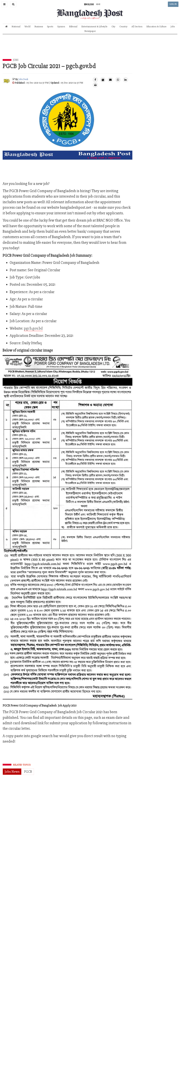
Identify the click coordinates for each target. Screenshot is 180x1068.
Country (123, 26)
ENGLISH (89, 4)
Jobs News (12, 771)
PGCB (28, 771)
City (113, 26)
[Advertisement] (90, 49)
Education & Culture (156, 26)
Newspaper (90, 31)
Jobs (173, 26)
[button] (4, 4)
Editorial (73, 26)
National (16, 26)
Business (38, 26)
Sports (50, 26)
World (27, 26)
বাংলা (98, 4)
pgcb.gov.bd (33, 328)
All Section (136, 26)
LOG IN (173, 4)
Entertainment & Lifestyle (94, 26)
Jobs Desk (23, 79)
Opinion (61, 26)
